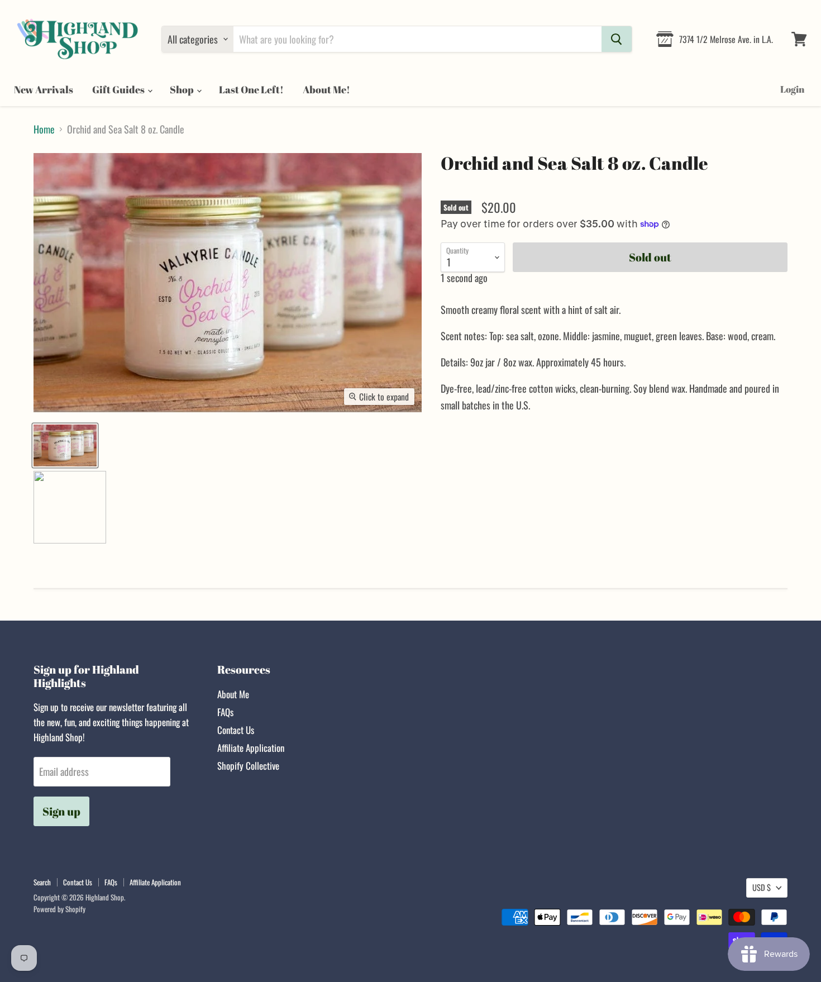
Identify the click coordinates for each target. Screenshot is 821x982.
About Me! (326, 89)
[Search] (617, 39)
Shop (182, 89)
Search (42, 882)
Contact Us (235, 730)
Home (44, 129)
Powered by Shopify (59, 908)
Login (792, 89)
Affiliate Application (250, 748)
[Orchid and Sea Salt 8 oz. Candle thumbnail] (65, 445)
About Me (233, 694)
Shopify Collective (248, 766)
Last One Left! (251, 89)
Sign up (61, 811)
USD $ (761, 887)
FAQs (225, 712)
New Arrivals (43, 89)
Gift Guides (119, 89)
